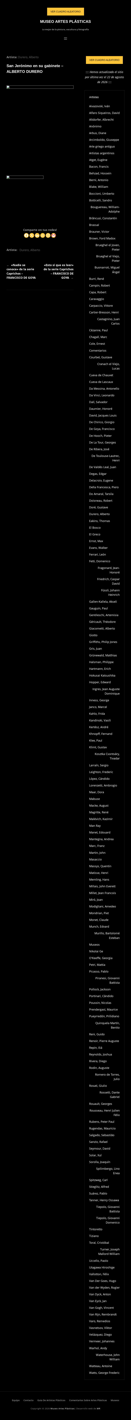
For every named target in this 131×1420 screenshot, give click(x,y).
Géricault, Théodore (102, 622)
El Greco (94, 534)
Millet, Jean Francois (102, 893)
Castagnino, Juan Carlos (108, 321)
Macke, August (98, 805)
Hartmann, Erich (100, 669)
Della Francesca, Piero (104, 487)
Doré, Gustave (98, 507)
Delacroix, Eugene (101, 480)
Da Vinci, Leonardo (101, 395)
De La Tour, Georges (102, 442)
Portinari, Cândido (101, 996)
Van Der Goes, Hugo (102, 1281)
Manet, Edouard (99, 832)
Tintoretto (95, 1229)
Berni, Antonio (98, 180)
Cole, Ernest (97, 344)
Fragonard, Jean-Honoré (109, 570)
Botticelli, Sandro (100, 200)
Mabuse (94, 799)
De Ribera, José (99, 449)
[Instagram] (48, 235)
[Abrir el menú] (65, 38)
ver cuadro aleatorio (65, 11)
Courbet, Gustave (100, 357)
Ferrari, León (97, 554)
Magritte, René (98, 812)
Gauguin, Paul (98, 608)
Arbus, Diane (97, 133)
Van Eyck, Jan (98, 1301)
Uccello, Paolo (98, 1261)
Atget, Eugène (98, 160)
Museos (94, 944)
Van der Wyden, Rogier (104, 1287)
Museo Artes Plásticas (65, 21)
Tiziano (94, 1236)
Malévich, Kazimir (101, 819)
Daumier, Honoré (100, 409)
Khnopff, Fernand (100, 734)
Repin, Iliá (95, 1048)
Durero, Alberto (28, 57)
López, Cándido (99, 779)
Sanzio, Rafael (98, 1142)
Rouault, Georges (100, 1104)
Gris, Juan (95, 648)
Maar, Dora (96, 792)
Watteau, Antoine (100, 1366)
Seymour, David (99, 1148)
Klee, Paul (95, 740)
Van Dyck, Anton (100, 1294)
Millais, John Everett (102, 886)
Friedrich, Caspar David (108, 581)
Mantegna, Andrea (101, 839)
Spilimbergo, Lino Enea (108, 1171)
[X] (31, 235)
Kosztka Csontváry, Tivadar (107, 756)
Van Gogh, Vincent (101, 1308)
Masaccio (95, 859)
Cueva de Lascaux (101, 382)
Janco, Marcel (98, 707)
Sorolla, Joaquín (99, 1162)
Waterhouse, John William (108, 1357)
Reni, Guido (97, 1034)
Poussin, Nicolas (100, 1003)
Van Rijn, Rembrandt (103, 1314)
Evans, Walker (98, 548)
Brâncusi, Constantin (103, 218)
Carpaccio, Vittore (101, 305)
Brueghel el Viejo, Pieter (108, 258)
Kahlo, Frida (97, 714)
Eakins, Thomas (99, 521)
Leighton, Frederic (101, 772)
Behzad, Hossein (100, 173)
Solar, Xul (95, 1155)
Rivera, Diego (98, 1061)
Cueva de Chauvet (101, 375)
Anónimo (95, 126)
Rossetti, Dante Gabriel (110, 1094)
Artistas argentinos (101, 153)
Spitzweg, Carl (98, 1180)
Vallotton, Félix (99, 1274)
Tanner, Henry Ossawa (104, 1200)
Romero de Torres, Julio (107, 1077)
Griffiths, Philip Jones (103, 642)
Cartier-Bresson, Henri (104, 312)
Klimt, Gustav (98, 747)
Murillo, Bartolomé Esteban (107, 935)
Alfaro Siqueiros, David (104, 113)
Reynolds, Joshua (100, 1054)
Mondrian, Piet (99, 913)
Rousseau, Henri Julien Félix (104, 1113)
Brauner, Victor (99, 231)
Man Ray (95, 826)
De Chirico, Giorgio (101, 422)
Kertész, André (98, 727)
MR (98, 1408)
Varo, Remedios (99, 1321)
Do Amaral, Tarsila (101, 494)
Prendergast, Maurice (103, 1009)
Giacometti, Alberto (102, 628)
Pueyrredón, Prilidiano (104, 1016)
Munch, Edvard (99, 926)
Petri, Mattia (97, 965)
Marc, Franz (96, 846)
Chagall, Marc (98, 337)
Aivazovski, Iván (99, 106)
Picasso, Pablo (98, 971)
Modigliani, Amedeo (102, 906)
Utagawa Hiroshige (102, 1267)
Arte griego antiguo (102, 146)
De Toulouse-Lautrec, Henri (106, 458)
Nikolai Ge (96, 951)
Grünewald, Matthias (103, 655)
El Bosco (95, 527)
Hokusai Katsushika (102, 675)
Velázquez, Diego (100, 1334)
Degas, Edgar (98, 474)
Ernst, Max (96, 541)
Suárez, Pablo (98, 1193)
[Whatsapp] (42, 235)
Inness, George (99, 700)
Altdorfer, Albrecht (101, 119)
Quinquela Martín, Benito (107, 1025)
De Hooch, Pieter (100, 436)
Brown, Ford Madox (102, 238)
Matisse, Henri (98, 873)
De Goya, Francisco (102, 429)
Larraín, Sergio (98, 765)
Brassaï (94, 225)
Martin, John (97, 853)
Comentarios (97, 350)
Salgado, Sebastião (101, 1135)
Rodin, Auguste (99, 1068)
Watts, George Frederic (104, 1373)
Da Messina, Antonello (104, 388)
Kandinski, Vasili (100, 720)
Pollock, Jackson (100, 989)
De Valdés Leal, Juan (102, 467)
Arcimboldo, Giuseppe (104, 140)
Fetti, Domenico (99, 561)
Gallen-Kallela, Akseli (103, 601)
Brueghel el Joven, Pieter (108, 247)
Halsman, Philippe (101, 662)
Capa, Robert (97, 292)
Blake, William (98, 187)
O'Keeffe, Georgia (100, 958)
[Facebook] (26, 235)
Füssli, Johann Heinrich (110, 592)
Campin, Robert (99, 285)
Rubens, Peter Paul (101, 1122)
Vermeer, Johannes (102, 1341)
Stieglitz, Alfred (99, 1187)
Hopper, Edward (100, 682)
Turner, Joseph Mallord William (109, 1251)
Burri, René (96, 279)
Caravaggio (96, 299)
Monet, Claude (98, 920)
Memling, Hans (99, 879)
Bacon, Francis (99, 166)
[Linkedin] (37, 235)
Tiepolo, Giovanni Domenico (108, 1220)
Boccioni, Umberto (101, 193)
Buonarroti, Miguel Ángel (107, 269)
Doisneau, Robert (100, 500)
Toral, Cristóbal (99, 1243)
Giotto (93, 635)
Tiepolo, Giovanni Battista (108, 1209)
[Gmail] (53, 235)
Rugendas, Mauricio (102, 1128)
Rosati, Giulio (98, 1086)
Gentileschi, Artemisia (103, 615)
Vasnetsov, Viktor (100, 1328)
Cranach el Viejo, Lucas (108, 366)
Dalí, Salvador (98, 402)
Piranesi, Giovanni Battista (107, 980)
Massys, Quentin (100, 866)
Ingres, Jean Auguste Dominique (106, 691)
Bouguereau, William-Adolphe (105, 209)
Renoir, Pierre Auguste (104, 1041)
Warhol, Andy (98, 1348)
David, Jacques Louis (103, 415)
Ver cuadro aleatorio (104, 60)
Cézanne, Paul (98, 330)
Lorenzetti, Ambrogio (103, 785)
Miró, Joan (96, 900)
